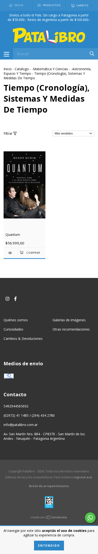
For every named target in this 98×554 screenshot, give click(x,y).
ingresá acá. (83, 477)
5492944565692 (16, 406)
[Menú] (6, 53)
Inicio (8, 69)
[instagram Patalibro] (7, 299)
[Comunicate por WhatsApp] (90, 517)
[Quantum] (11, 252)
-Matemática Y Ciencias (50, 69)
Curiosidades (13, 329)
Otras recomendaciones (71, 329)
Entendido (49, 546)
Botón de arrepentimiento (49, 486)
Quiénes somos (16, 320)
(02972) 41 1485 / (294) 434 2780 (29, 415)
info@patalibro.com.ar (21, 424)
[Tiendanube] (49, 518)
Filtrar (8, 133)
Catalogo (22, 69)
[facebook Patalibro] (15, 299)
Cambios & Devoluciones (23, 338)
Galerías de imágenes (69, 320)
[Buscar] (92, 53)
